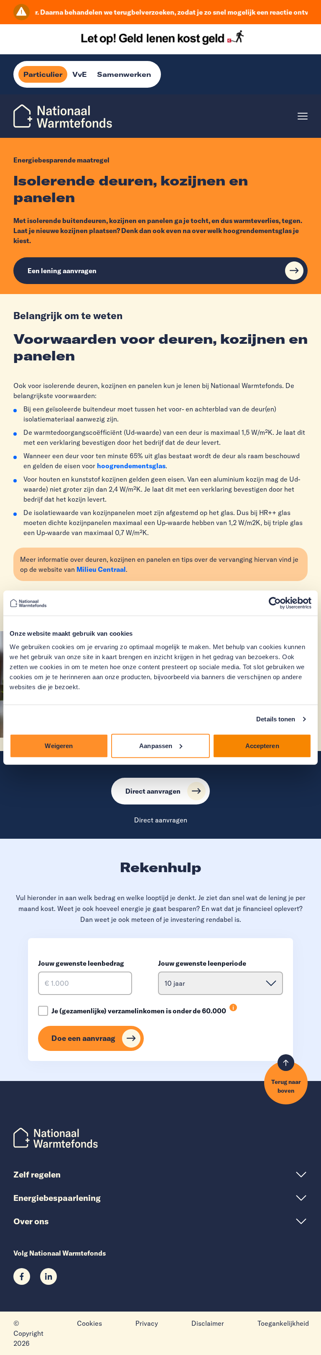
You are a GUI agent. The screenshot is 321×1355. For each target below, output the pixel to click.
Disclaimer (207, 1323)
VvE (79, 74)
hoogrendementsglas (131, 466)
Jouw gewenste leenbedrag (81, 963)
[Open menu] (303, 116)
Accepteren (262, 745)
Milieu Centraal (101, 569)
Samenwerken (124, 74)
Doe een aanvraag (83, 1038)
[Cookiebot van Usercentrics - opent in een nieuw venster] (274, 603)
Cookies (89, 1323)
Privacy (146, 1323)
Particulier (42, 74)
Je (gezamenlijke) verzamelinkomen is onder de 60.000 (138, 1011)
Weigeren (59, 745)
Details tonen (275, 719)
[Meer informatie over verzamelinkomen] (233, 1007)
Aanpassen (155, 745)
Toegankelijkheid (283, 1323)
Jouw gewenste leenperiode (202, 963)
